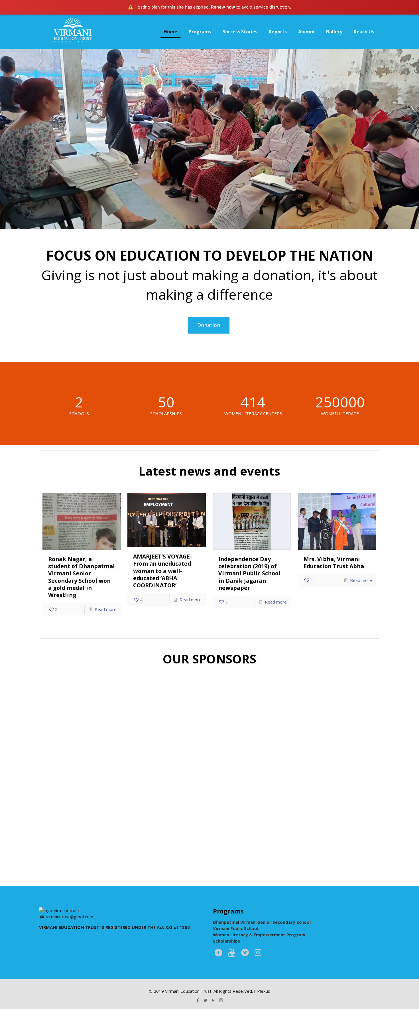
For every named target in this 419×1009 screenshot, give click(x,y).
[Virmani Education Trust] (72, 32)
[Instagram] (221, 1000)
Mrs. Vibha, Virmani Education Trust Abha (334, 562)
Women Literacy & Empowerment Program (259, 934)
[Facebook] (198, 1000)
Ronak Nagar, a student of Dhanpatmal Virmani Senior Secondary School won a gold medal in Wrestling (81, 577)
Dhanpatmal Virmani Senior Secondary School (262, 922)
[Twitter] (206, 1000)
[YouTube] (213, 1000)
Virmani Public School (235, 928)
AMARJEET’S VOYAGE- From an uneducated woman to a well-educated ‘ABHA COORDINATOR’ (162, 571)
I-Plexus (262, 991)
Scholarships (226, 941)
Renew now (223, 7)
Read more (106, 609)
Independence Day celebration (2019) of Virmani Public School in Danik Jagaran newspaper (249, 573)
